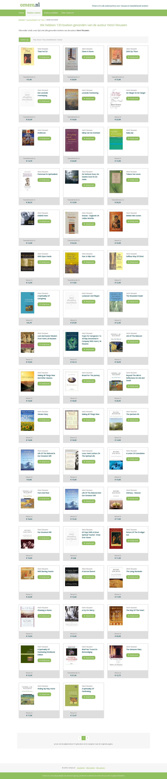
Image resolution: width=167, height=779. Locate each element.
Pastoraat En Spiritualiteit (47, 174)
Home (21, 12)
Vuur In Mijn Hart (88, 256)
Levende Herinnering (90, 93)
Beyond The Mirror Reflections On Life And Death (135, 378)
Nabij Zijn (129, 133)
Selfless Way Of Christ (135, 256)
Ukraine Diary (43, 414)
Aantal (59, 40)
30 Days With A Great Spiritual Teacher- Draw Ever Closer (91, 535)
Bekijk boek (45, 57)
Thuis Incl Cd (42, 51)
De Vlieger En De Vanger (136, 93)
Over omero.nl (67, 12)
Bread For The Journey (91, 375)
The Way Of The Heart (135, 610)
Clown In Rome (88, 51)
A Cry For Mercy (88, 610)
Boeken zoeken (34, 12)
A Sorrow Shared (88, 571)
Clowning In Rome (45, 610)
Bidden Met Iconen (133, 215)
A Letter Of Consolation (135, 453)
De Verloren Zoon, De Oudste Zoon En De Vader (90, 176)
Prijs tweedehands (49, 40)
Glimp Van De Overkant (91, 133)
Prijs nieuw (37, 40)
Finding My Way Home (46, 688)
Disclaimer (81, 768)
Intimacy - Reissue (133, 493)
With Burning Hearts (46, 571)
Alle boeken (90, 768)
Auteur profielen (51, 12)
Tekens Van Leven (133, 174)
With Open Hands (44, 256)
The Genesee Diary (133, 649)
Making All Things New (90, 414)
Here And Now (43, 493)
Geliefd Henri (43, 215)
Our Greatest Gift (44, 532)
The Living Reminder (134, 571)
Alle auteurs (100, 768)
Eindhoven (42, 133)
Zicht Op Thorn (132, 51)
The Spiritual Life (132, 414)
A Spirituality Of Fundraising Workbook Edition (46, 652)
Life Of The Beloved (134, 336)
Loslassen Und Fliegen (90, 296)
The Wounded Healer (134, 296)
